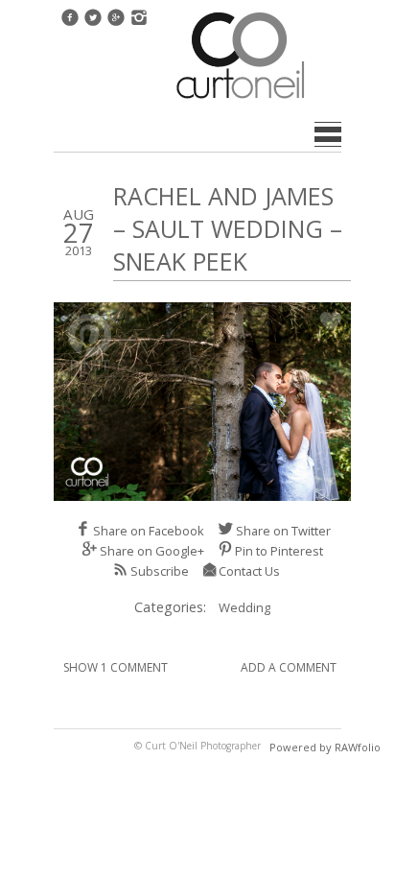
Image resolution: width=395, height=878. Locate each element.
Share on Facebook (148, 530)
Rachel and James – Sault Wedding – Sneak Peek (227, 228)
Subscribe (159, 571)
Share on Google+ (152, 550)
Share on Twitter (283, 530)
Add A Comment (289, 667)
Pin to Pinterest (279, 550)
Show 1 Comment (115, 667)
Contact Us (249, 571)
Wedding (244, 607)
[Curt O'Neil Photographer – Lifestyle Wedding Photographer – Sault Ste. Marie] (240, 100)
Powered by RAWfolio (325, 747)
